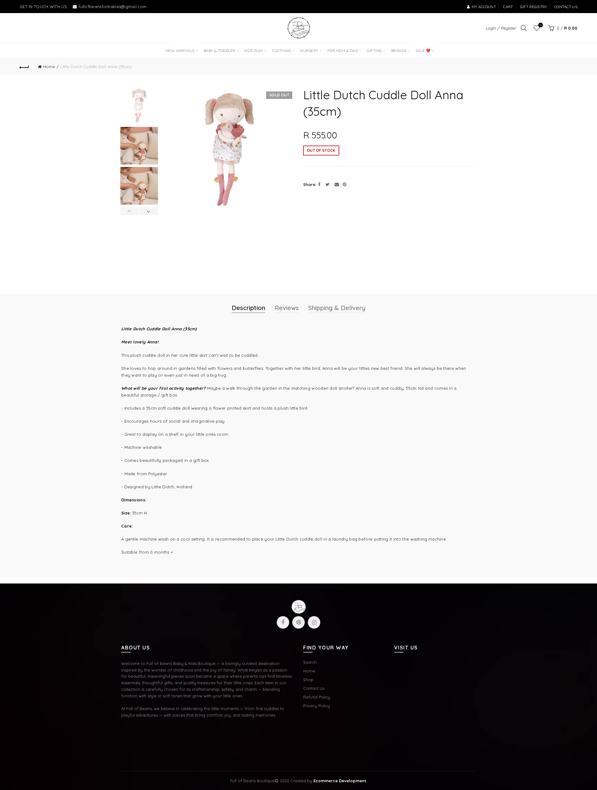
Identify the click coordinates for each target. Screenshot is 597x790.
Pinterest (298, 622)
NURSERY (309, 50)
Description (248, 308)
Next (148, 211)
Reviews (287, 308)
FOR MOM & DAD (342, 50)
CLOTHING (281, 50)
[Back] (24, 66)
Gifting (374, 50)
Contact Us (313, 688)
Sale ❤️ (422, 48)
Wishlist (540, 25)
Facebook (283, 622)
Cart (508, 6)
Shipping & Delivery (336, 308)
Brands (399, 50)
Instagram (314, 622)
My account (484, 6)
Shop (308, 679)
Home (49, 66)
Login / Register (500, 28)
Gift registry (533, 6)
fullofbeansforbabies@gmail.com (112, 6)
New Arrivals (182, 48)
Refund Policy (316, 697)
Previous (129, 211)
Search (310, 662)
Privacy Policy (316, 705)
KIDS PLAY (253, 50)
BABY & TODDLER (219, 50)
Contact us (565, 6)
